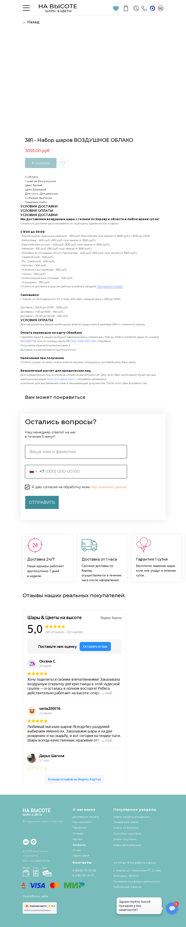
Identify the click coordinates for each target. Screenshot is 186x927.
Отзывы (78, 833)
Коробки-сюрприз (127, 833)
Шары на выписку (126, 827)
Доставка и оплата (86, 816)
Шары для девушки (127, 845)
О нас (77, 850)
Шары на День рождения (131, 816)
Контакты (79, 845)
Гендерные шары (125, 822)
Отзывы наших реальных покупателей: (74, 595)
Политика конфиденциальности (136, 881)
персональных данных (109, 487)
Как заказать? (82, 822)
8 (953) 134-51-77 (83, 875)
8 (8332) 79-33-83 (84, 870)
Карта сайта (81, 855)
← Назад (31, 22)
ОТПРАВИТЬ (42, 502)
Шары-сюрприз (124, 839)
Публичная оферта (127, 887)
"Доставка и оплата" (110, 286)
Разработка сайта (35, 896)
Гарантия (79, 827)
